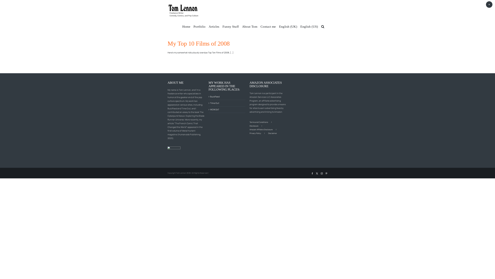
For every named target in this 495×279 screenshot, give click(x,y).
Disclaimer (272, 133)
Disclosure (254, 126)
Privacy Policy (255, 133)
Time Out (214, 103)
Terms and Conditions (259, 122)
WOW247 (214, 109)
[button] (322, 26)
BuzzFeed (215, 96)
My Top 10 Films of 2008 (199, 43)
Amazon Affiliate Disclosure (261, 129)
